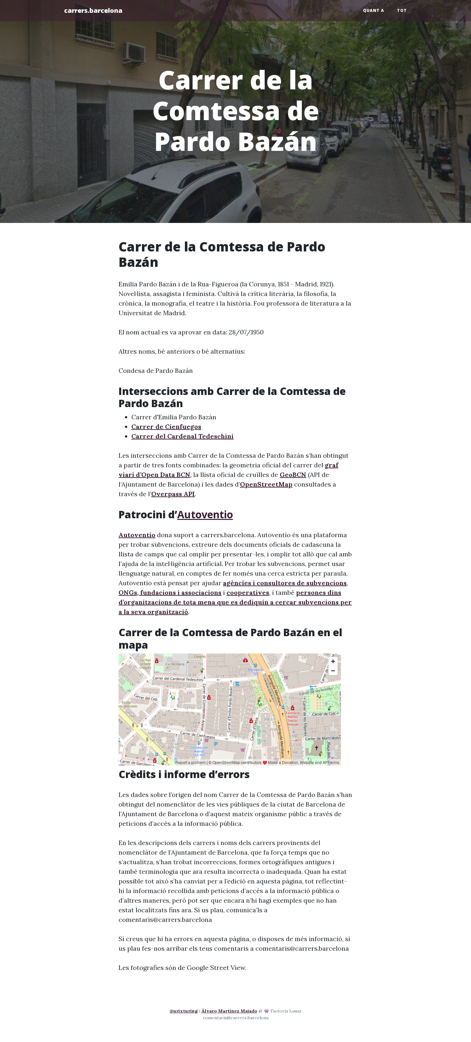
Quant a (373, 10)
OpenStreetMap (266, 484)
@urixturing (183, 1011)
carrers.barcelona (93, 10)
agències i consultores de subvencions (285, 583)
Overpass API (173, 494)
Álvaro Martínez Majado (229, 1011)
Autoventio (205, 514)
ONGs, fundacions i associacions (170, 592)
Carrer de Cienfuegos (166, 427)
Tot (402, 10)
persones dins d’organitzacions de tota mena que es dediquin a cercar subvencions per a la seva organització (235, 602)
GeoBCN (293, 475)
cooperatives (248, 592)
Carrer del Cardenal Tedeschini (182, 436)
